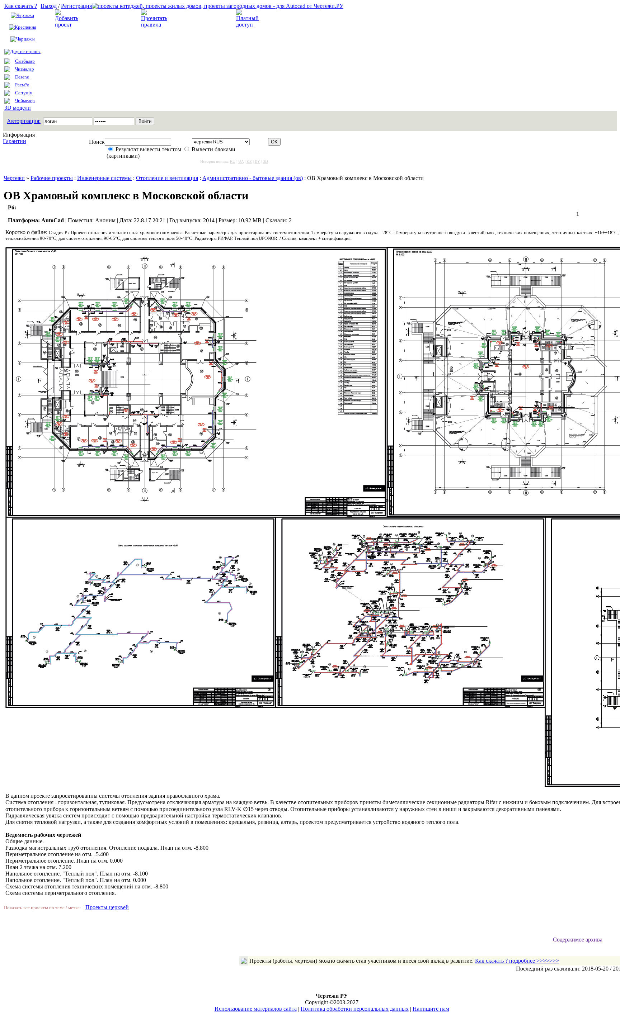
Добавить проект (104, 18)
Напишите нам (431, 1009)
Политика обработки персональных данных (355, 1009)
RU (232, 161)
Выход (49, 6)
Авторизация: (24, 121)
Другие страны (25, 51)
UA (241, 161)
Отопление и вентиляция (167, 178)
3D (265, 161)
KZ (249, 161)
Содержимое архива (577, 939)
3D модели (17, 108)
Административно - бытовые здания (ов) (252, 178)
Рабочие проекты (51, 178)
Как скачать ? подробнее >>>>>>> (517, 961)
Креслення (25, 27)
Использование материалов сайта (256, 1009)
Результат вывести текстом (148, 149)
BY (257, 161)
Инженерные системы (104, 178)
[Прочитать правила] (154, 25)
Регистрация (76, 6)
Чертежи (25, 15)
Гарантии (14, 141)
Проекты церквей (107, 907)
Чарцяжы (25, 39)
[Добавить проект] (67, 25)
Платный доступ (285, 18)
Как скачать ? (20, 6)
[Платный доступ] (248, 25)
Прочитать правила (195, 18)
